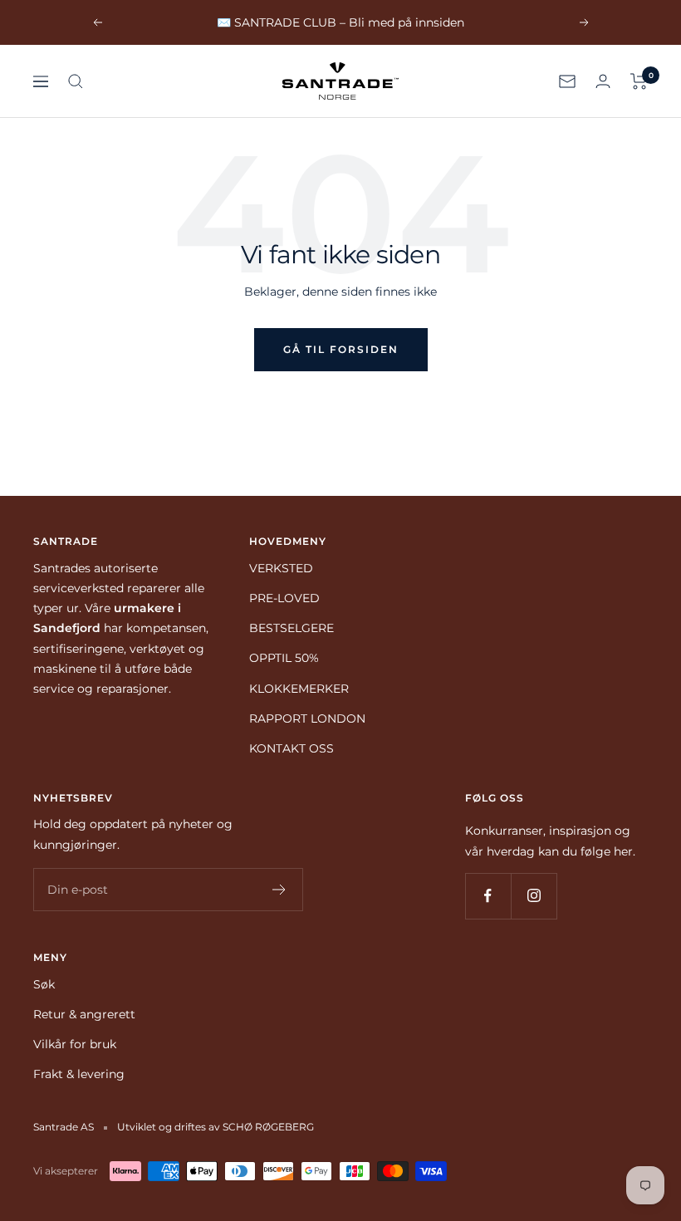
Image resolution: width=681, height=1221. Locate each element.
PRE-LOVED (284, 598)
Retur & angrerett (84, 1014)
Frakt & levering (79, 1074)
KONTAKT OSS (291, 748)
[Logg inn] (602, 81)
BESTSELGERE (291, 627)
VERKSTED (281, 568)
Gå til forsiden (341, 349)
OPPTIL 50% (284, 657)
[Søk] (75, 81)
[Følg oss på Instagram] (533, 896)
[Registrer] (279, 889)
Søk (44, 984)
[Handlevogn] (639, 81)
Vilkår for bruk (74, 1044)
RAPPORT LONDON (307, 718)
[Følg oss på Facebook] (488, 896)
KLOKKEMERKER (299, 688)
